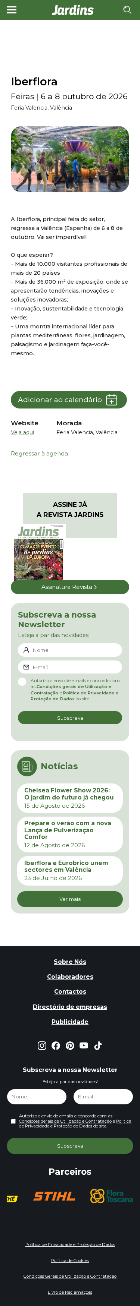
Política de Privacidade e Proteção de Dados (75, 1124)
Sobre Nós (70, 961)
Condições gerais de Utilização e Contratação (65, 1121)
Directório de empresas (70, 1006)
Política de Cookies (70, 1260)
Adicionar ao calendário (60, 399)
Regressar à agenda (39, 453)
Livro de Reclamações (70, 1292)
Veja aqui (22, 432)
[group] (54, 1196)
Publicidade (70, 1021)
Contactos (70, 991)
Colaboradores (70, 976)
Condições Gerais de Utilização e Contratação (70, 1276)
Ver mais (70, 899)
